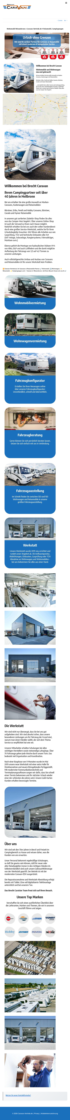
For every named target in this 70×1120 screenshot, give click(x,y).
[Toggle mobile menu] (66, 3)
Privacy (36, 1113)
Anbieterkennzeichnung (49, 1113)
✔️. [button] (65, 271)
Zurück (60, 20)
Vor (65, 20)
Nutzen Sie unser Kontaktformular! (18, 1095)
